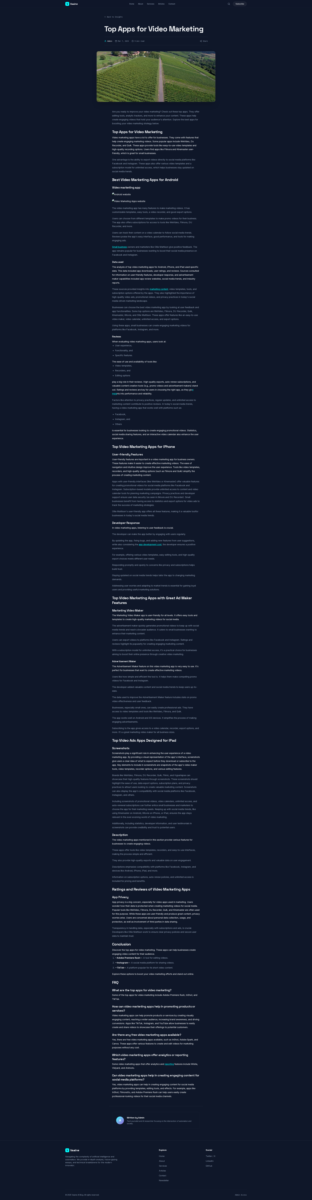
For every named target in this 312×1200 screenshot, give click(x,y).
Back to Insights (115, 17)
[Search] (229, 4)
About (140, 4)
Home (131, 4)
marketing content (159, 289)
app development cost (150, 544)
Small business (119, 247)
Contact (171, 4)
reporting (169, 1064)
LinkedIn (210, 1161)
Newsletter (164, 1180)
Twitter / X (210, 1156)
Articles (161, 4)
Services (150, 4)
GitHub (209, 1166)
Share (205, 41)
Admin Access (241, 1195)
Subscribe (240, 4)
